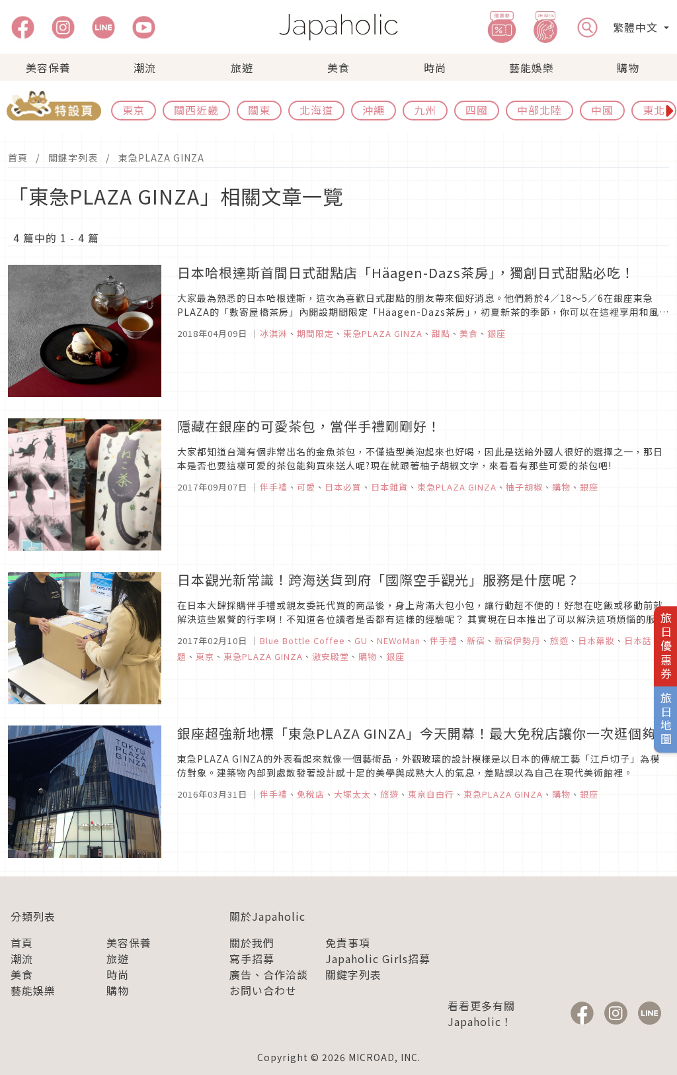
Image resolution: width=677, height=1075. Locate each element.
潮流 (145, 67)
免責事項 (347, 943)
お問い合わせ (263, 990)
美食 (338, 67)
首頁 (18, 157)
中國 (602, 110)
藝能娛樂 (531, 67)
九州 (425, 110)
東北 (654, 110)
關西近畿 (196, 110)
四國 (476, 110)
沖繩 (373, 110)
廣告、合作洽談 (268, 974)
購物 (628, 67)
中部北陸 (539, 110)
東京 (133, 110)
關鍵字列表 (73, 157)
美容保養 (48, 67)
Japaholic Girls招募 (377, 958)
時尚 (435, 67)
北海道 (316, 110)
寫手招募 (251, 958)
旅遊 (242, 67)
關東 (259, 110)
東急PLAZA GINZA (161, 157)
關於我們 (251, 943)
